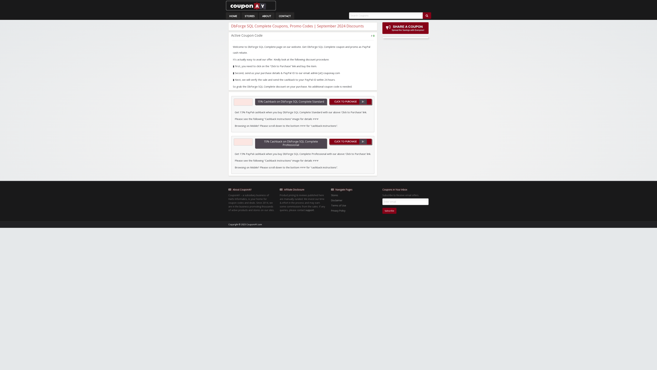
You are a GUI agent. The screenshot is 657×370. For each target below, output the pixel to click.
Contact (285, 16)
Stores (250, 16)
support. (309, 210)
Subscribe (389, 210)
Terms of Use (338, 205)
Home (233, 16)
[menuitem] (233, 15)
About (266, 16)
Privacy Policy (338, 210)
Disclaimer (336, 200)
